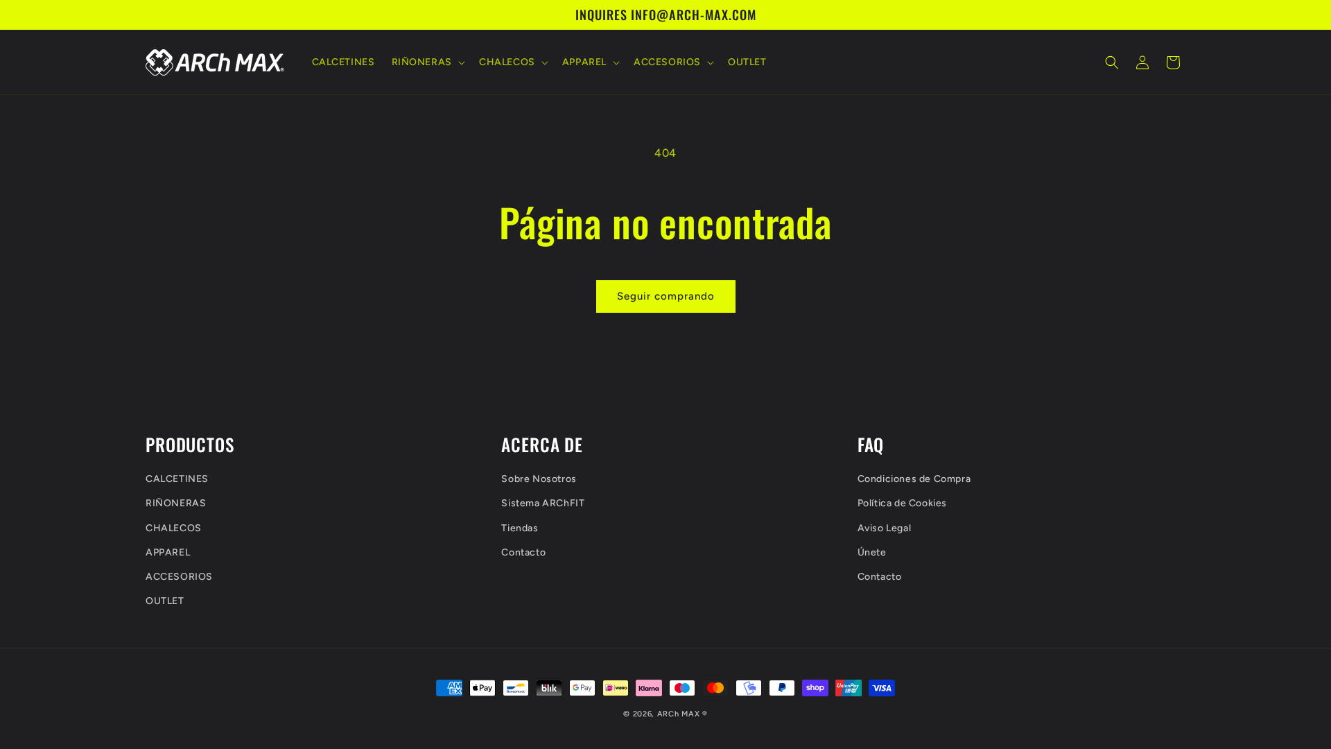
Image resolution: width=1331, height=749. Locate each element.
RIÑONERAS (176, 503)
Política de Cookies (902, 503)
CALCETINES (177, 479)
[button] (427, 62)
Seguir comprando (666, 296)
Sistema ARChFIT (542, 503)
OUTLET (165, 601)
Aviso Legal (885, 528)
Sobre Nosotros (538, 479)
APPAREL (168, 552)
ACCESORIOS (179, 577)
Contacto (523, 552)
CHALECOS (174, 528)
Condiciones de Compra (914, 479)
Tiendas (519, 528)
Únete (872, 552)
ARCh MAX (678, 713)
